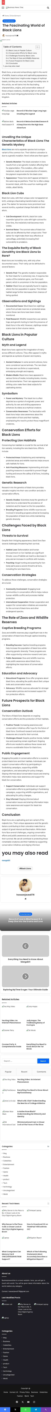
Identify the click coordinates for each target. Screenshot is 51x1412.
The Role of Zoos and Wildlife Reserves (24, 58)
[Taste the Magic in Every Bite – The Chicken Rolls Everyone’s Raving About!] (9, 1307)
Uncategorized (8, 1190)
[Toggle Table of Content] (36, 47)
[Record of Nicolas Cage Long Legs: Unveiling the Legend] (8, 113)
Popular (8, 1072)
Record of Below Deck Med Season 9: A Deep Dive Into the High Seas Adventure (33, 124)
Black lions (6, 149)
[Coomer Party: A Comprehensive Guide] (13, 1035)
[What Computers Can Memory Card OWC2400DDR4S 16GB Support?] (13, 1243)
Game (5, 1172)
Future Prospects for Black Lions (21, 61)
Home (6, 16)
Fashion (6, 1168)
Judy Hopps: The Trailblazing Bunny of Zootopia (35, 1022)
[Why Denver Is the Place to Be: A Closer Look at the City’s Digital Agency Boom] (13, 1215)
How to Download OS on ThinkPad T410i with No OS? (37, 1226)
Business (6, 1157)
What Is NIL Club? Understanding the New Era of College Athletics (31, 1102)
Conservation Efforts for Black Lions (23, 53)
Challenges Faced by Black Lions (22, 56)
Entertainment (15, 16)
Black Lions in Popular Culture (20, 50)
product (6, 1179)
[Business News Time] (14, 7)
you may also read (12, 66)
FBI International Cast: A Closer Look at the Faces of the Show (30, 1123)
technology (7, 1187)
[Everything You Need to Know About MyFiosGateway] (9, 1093)
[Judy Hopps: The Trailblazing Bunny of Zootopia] (37, 1011)
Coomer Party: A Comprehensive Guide (11, 1045)
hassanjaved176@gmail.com (19, 1291)
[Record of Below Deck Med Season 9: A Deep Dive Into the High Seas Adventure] (8, 124)
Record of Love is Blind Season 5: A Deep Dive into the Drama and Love (25, 920)
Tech (5, 1183)
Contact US (14, 1392)
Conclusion (13, 63)
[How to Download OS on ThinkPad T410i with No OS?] (38, 1215)
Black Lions (26, 868)
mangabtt (6, 860)
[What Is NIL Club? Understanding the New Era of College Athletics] (9, 1104)
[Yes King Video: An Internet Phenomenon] (13, 1011)
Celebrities (7, 1161)
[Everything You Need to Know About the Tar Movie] (37, 1035)
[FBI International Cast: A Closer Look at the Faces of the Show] (9, 1129)
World (5, 1194)
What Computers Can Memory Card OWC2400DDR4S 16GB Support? (11, 1255)
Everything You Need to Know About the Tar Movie (36, 1046)
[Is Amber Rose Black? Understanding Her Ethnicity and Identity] (9, 1114)
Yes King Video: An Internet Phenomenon (11, 1021)
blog (5, 1153)
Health (5, 1176)
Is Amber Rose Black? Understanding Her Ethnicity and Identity (31, 1114)
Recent (24, 1072)
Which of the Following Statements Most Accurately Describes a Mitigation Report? (37, 1255)
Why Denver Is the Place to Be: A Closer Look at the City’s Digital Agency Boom (12, 1228)
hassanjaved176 (11, 36)
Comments (41, 1072)
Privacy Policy (25, 1392)
